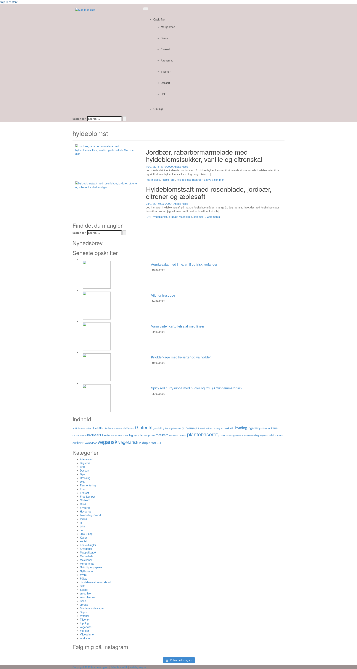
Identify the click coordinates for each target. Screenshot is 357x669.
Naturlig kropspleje (91, 567)
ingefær (253, 428)
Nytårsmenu (87, 571)
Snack (164, 38)
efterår (131, 428)
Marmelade (153, 179)
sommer (198, 217)
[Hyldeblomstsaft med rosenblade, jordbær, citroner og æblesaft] (107, 184)
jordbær (172, 217)
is (81, 522)
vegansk (107, 441)
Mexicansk (86, 560)
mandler (138, 435)
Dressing (85, 478)
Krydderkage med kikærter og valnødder (181, 357)
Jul (81, 530)
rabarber (197, 179)
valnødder (91, 443)
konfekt (84, 541)
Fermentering (88, 485)
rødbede (248, 435)
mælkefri (162, 434)
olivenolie (173, 435)
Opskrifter (159, 19)
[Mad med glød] (85, 9)
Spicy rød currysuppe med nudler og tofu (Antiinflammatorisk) (196, 387)
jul (269, 428)
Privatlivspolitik (119, 667)
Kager (83, 537)
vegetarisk (128, 442)
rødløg (255, 435)
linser (125, 435)
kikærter (105, 435)
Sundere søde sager (92, 608)
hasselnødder (205, 428)
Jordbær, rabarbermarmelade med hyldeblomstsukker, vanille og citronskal (204, 155)
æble (159, 443)
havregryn (218, 428)
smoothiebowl (88, 597)
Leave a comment (214, 179)
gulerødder (176, 428)
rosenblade (185, 217)
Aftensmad (167, 60)
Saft (82, 586)
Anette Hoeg (180, 166)
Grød (83, 504)
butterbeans (109, 428)
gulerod (167, 428)
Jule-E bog (86, 534)
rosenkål (239, 435)
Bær (173, 179)
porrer (222, 435)
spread (84, 604)
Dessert (165, 83)
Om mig (158, 109)
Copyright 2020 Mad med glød (90, 667)
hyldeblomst (184, 179)
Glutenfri (143, 427)
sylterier (84, 616)
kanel (274, 428)
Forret (83, 489)
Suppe (84, 612)
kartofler (93, 434)
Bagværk (85, 463)
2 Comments (212, 217)
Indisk (83, 519)
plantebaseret (202, 434)
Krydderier (86, 549)
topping (84, 623)
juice (82, 526)
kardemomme (79, 435)
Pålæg (165, 179)
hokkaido (229, 428)
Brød (83, 467)
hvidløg (241, 427)
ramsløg (230, 435)
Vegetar (84, 630)
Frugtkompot (87, 496)
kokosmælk (116, 435)
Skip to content (8, 2)
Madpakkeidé (88, 552)
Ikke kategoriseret (90, 515)
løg (131, 435)
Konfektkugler (88, 545)
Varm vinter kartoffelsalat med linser (177, 326)
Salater (84, 589)
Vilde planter (87, 634)
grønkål (157, 428)
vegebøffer (86, 627)
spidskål (279, 435)
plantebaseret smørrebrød (95, 582)
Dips (82, 474)
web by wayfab (138, 667)
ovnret (83, 575)
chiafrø (119, 428)
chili (125, 428)
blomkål (96, 428)
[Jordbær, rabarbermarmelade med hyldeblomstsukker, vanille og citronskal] (107, 149)
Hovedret (85, 511)
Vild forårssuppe (163, 295)
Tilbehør (166, 71)
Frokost (165, 49)
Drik (163, 94)
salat (271, 435)
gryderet (85, 508)
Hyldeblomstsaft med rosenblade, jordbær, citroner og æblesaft (209, 192)
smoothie (85, 593)
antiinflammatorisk (82, 428)
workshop (85, 638)
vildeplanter (147, 442)
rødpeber (264, 435)
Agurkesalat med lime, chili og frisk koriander (184, 264)
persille (182, 435)
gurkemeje (189, 428)
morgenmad (149, 435)
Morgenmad (168, 27)
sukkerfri (78, 442)
